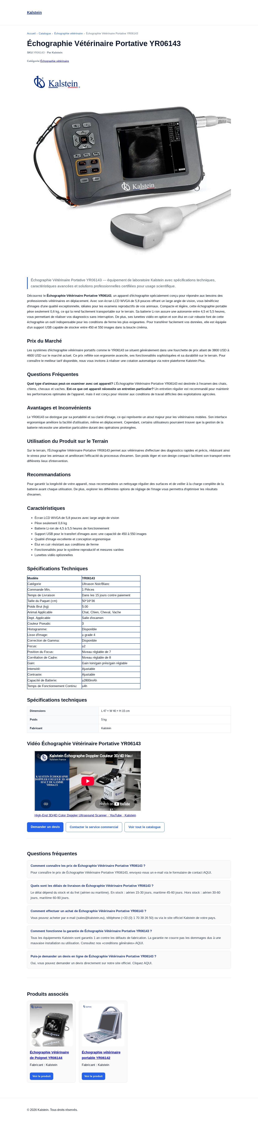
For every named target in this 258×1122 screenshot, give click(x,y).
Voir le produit (41, 1076)
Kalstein (34, 12)
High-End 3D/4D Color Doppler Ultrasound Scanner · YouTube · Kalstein (85, 815)
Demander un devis (45, 827)
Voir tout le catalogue (144, 827)
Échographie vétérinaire (54, 60)
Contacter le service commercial (94, 827)
